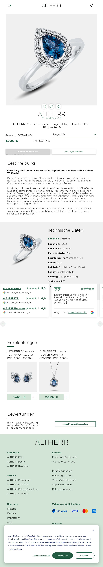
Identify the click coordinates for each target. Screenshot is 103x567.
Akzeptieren (63, 555)
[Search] (92, 5)
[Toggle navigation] (10, 5)
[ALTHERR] (51, 5)
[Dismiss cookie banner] (94, 530)
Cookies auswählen (41, 555)
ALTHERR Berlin (77, 312)
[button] (84, 5)
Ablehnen (84, 555)
